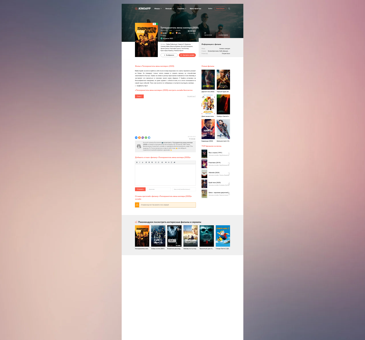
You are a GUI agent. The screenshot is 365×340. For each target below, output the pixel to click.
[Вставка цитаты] (165, 162)
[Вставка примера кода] (168, 162)
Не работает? (191, 96)
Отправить (140, 189)
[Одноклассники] (139, 137)
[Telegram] (149, 137)
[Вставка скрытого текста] (174, 162)
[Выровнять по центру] (149, 162)
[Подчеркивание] (142, 162)
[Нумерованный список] (158, 162)
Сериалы (180, 9)
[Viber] (142, 137)
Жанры (157, 9)
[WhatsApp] (146, 137)
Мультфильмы (195, 9)
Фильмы (168, 9)
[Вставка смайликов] (162, 162)
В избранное (170, 55)
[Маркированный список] (155, 162)
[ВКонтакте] (136, 137)
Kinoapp (145, 8)
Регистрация (220, 8)
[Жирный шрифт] (136, 162)
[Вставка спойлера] (171, 162)
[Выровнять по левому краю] (146, 162)
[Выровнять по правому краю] (152, 162)
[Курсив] (139, 162)
